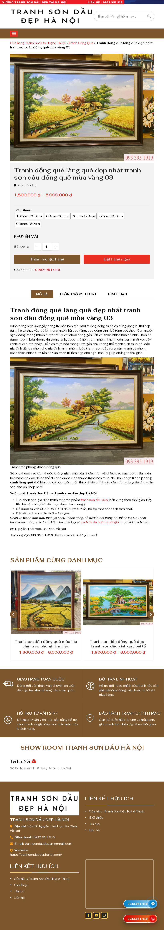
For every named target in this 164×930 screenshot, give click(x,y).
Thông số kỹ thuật (78, 294)
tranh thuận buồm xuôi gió (99, 522)
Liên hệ (94, 830)
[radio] (29, 216)
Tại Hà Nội (20, 761)
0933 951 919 (47, 270)
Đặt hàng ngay (117, 259)
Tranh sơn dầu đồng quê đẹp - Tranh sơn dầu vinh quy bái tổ (46, 643)
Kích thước (24, 210)
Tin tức (94, 824)
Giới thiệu (96, 817)
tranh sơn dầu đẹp (94, 500)
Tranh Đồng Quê (81, 43)
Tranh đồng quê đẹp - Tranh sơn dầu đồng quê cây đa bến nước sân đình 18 (118, 643)
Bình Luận (117, 294)
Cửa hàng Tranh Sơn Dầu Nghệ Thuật (38, 43)
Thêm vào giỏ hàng (47, 259)
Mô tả (42, 294)
